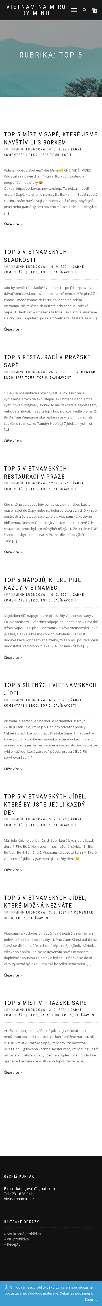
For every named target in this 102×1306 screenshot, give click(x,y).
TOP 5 (67, 155)
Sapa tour (50, 155)
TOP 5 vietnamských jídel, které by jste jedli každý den (45, 804)
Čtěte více (11, 224)
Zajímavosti (65, 272)
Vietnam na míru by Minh (36, 10)
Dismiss (91, 1299)
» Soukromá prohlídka (22, 1233)
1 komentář (84, 372)
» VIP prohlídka (16, 1239)
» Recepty (12, 1244)
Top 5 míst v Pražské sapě (45, 1003)
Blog (33, 155)
